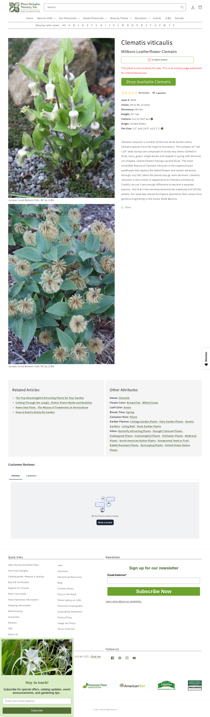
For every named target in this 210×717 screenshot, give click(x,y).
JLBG (168, 18)
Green (127, 407)
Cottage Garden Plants (144, 421)
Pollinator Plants (172, 436)
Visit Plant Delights (18, 570)
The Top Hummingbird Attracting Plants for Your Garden (50, 398)
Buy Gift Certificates (18, 582)
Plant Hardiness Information (23, 599)
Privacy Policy (65, 617)
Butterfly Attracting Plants (134, 431)
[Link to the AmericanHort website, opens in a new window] (132, 686)
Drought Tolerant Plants (167, 431)
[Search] (182, 7)
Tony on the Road (67, 594)
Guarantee (13, 616)
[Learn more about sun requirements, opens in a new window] (152, 119)
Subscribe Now (153, 591)
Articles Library (66, 588)
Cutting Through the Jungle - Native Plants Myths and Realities (54, 402)
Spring (130, 412)
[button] (46, 18)
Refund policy (15, 611)
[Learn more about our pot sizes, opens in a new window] (162, 129)
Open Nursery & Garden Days (23, 564)
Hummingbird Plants (147, 436)
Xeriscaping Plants (151, 445)
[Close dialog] (71, 640)
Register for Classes (18, 587)
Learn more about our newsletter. (124, 601)
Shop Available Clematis (148, 81)
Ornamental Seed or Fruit (173, 440)
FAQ (10, 628)
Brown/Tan (133, 402)
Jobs (60, 565)
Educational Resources (70, 576)
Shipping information (19, 605)
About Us (13, 634)
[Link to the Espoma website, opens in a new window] (166, 689)
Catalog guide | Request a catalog (26, 576)
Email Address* (116, 575)
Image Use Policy (67, 623)
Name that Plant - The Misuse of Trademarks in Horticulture (52, 407)
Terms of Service (66, 628)
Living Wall (128, 426)
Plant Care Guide (17, 593)
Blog (60, 582)
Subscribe (37, 710)
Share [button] (128, 207)
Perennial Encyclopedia (70, 605)
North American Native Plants (137, 440)
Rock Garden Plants (149, 426)
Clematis (124, 398)
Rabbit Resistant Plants (124, 445)
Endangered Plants (121, 436)
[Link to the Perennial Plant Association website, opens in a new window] (94, 687)
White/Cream (150, 402)
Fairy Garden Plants (171, 421)
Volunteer (63, 571)
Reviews (12, 622)
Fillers (133, 417)
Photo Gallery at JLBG (69, 600)
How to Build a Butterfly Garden (35, 412)
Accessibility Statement (70, 611)
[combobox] (115, 7)
